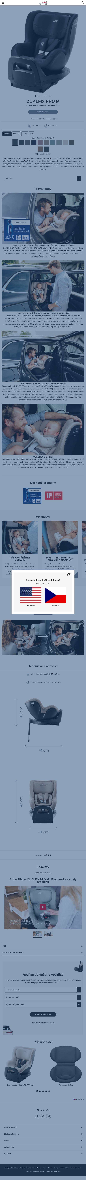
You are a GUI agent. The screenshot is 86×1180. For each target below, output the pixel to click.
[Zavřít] (69, 575)
